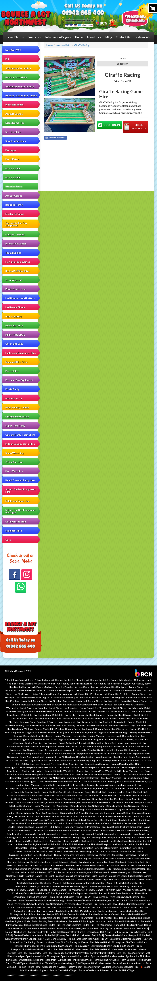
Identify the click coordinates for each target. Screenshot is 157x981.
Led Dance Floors (15, 307)
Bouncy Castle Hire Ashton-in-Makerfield (104, 721)
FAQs (108, 37)
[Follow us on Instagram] (26, 575)
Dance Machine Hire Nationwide (87, 805)
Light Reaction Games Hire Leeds (109, 875)
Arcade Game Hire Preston (84, 693)
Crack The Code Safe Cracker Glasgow (122, 788)
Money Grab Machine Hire (29, 893)
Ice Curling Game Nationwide (126, 840)
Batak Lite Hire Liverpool (30, 718)
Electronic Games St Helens (117, 816)
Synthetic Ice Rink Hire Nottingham (37, 959)
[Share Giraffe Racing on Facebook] (69, 138)
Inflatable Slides (14, 104)
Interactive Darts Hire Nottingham (73, 858)
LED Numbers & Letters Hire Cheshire (84, 865)
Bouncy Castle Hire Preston (49, 728)
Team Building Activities (106, 959)
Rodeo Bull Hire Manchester (97, 924)
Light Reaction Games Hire (33, 875)
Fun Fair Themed (14, 234)
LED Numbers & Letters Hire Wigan (111, 872)
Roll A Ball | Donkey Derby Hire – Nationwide (111, 928)
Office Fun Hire (14, 461)
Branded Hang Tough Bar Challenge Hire (95, 760)
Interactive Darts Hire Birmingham (100, 847)
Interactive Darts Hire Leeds (39, 851)
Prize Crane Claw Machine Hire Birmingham (122, 903)
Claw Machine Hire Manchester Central (59, 781)
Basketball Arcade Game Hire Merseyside (43, 704)
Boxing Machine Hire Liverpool (104, 735)
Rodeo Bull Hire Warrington (71, 928)
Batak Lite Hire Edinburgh (91, 714)
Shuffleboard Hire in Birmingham (107, 942)
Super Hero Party (15, 425)
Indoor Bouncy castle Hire (20, 443)
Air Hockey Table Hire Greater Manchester (109, 679)
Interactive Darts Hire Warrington (77, 861)
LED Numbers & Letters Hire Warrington (69, 872)
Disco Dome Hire (15, 122)
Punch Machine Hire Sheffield (77, 917)
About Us (93, 37)
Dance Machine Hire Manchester (51, 805)
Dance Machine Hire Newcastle (122, 805)
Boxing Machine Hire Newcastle (108, 739)
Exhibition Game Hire (17, 500)
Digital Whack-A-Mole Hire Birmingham (57, 809)
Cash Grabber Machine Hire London (101, 774)
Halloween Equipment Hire (20, 352)
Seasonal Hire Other (17, 361)
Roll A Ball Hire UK (98, 938)
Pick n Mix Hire (13, 316)
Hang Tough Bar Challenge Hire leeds (52, 837)
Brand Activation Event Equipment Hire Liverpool (113, 749)
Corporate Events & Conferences (37, 788)
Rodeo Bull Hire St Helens (41, 928)
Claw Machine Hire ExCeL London (124, 777)
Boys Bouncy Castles (17, 407)
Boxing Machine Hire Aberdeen (39, 732)
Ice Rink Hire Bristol (53, 844)
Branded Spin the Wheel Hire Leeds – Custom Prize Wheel (50, 767)
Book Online (112, 124)
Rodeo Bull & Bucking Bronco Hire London (91, 921)
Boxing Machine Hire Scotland (41, 742)
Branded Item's (14, 204)
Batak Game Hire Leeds (41, 711)
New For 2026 (13, 50)
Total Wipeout (13, 279)
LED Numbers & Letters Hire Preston (126, 868)
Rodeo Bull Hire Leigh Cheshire (64, 924)
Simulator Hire (13, 530)
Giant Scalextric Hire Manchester (80, 830)
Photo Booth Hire (15, 289)
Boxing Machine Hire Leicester (70, 735)
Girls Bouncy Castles (17, 416)
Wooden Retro (13, 186)
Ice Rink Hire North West (42, 847)
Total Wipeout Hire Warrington (83, 966)
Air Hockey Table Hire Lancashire (74, 683)
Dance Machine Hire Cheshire (107, 798)
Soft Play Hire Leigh (53, 952)
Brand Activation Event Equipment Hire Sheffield (101, 756)
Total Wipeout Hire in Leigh (59, 963)
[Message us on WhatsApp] (20, 587)
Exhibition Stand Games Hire (32, 826)
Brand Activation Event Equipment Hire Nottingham (47, 756)
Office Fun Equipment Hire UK (81, 893)
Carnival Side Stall (15, 521)
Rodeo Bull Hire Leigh (35, 924)
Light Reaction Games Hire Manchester (80, 879)
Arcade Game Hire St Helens (115, 693)
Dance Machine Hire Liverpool (128, 802)
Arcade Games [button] (13, 195)
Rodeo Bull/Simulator (17, 270)
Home (79, 37)
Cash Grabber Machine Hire (128, 770)
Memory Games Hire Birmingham (70, 886)
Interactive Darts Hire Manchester (105, 854)
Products (33, 37)
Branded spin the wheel (97, 763)
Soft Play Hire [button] (13, 131)
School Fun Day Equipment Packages (20, 511)
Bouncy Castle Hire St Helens (94, 970)
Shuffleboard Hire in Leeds (105, 945)
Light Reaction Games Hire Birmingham (69, 875)
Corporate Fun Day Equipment (16, 224)
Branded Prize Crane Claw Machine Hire (62, 763)
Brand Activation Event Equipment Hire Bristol (45, 746)
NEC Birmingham (54, 893)
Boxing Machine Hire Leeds (37, 735)
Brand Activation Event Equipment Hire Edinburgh (98, 746)
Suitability (122, 63)
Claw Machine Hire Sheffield (40, 784)
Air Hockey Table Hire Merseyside (112, 683)
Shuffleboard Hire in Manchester (71, 949)
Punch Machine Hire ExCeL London (98, 910)
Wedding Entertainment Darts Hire (120, 966)
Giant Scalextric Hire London (47, 830)
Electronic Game (14, 213)
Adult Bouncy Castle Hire (19, 86)
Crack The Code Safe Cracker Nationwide (53, 795)
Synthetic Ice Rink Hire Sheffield (75, 959)
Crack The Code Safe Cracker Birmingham (78, 788)
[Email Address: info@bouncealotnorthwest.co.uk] (79, 20)
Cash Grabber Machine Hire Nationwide (44, 777)
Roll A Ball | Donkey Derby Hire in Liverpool (115, 935)
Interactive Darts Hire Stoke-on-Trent (38, 861)
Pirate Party (12, 389)
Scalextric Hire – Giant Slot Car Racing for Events (62, 942)
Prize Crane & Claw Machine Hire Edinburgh (42, 900)
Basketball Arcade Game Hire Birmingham (101, 697)
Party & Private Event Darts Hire (116, 893)
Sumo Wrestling (14, 452)
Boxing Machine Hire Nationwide (72, 739)
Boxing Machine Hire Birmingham (75, 732)
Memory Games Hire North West (103, 889)
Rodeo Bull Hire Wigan (123, 970)
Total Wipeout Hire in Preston (128, 963)
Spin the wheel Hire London (75, 956)
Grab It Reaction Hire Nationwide (113, 833)
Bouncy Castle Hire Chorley (60, 725)
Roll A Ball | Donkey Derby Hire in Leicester (67, 935)
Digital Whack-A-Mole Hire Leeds (98, 809)
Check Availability (139, 126)
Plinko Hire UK (83, 896)
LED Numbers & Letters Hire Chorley (125, 865)
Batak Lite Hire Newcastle (116, 718)
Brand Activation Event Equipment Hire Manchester (79, 753)
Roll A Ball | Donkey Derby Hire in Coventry (123, 931)
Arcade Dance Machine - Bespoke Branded (50, 687)
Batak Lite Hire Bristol (64, 714)
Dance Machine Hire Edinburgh (31, 802)
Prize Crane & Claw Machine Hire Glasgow (89, 900)
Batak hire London (127, 711)
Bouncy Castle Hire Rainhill (79, 728)
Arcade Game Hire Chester (28, 690)
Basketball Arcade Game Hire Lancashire (97, 700)
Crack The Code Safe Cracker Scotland (96, 795)
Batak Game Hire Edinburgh (128, 708)
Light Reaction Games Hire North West (123, 879)
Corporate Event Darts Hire (71, 784)
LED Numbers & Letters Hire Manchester (83, 868)
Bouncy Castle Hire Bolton (30, 725)
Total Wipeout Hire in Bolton (28, 963)
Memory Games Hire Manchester (66, 889)
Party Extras (12, 159)
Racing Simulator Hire (106, 917)
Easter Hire (11, 371)
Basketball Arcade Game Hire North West (89, 704)
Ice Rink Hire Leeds (75, 844)
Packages (10, 150)
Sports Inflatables (15, 140)
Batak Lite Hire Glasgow (119, 714)
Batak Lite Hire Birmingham (36, 714)
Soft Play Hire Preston (77, 952)
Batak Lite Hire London (57, 718)
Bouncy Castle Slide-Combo (21, 95)
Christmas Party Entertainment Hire (86, 777)
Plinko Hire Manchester (61, 896)
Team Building (13, 252)
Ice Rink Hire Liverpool (99, 844)
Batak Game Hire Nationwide (71, 711)
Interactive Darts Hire (68, 847)
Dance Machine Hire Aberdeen (37, 798)
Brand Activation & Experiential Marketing (81, 742)
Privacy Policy (100, 896)
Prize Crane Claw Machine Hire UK (60, 910)
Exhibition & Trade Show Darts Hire (86, 819)
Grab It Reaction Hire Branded (78, 833)
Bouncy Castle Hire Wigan (63, 970)
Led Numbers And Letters (20, 298)
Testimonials (142, 37)
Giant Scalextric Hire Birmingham (124, 826)
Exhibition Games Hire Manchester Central (88, 823)
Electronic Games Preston (87, 816)
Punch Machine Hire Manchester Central (97, 914)
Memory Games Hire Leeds (104, 886)
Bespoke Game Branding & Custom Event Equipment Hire (50, 721)
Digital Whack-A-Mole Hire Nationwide (81, 812)
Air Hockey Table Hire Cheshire (68, 679)
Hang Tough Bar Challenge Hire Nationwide (86, 840)
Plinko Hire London (37, 896)
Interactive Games (15, 243)
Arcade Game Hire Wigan (64, 697)
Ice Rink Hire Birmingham (27, 844)
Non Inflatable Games (17, 261)
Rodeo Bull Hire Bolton (127, 921)
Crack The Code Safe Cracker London (104, 791)
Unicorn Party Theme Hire (20, 434)
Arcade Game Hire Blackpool (111, 687)
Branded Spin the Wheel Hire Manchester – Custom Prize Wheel (78, 770)
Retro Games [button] (12, 168)
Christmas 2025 (14, 343)
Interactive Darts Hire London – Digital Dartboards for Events (53, 854)
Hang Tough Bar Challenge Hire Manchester (38, 840)
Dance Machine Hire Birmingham (73, 798)
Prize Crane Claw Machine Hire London (108, 907)
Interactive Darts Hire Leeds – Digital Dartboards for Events (86, 851)
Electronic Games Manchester (57, 816)
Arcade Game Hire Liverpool (59, 690)
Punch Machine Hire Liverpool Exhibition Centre (49, 914)
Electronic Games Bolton (117, 812)
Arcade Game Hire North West (126, 690)
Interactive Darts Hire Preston (109, 858)
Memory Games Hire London (32, 889)
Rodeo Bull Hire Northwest (128, 924)
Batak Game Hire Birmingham (95, 708)
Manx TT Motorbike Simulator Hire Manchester (78, 882)
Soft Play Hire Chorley (29, 952)
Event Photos (15, 37)
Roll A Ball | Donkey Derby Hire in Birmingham (74, 931)
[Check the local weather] (138, 14)
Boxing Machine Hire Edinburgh (111, 732)
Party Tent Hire (14, 471)
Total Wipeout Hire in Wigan (51, 966)
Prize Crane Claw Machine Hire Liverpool (65, 907)
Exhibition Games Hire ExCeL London (44, 823)
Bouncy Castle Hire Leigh (122, 725)
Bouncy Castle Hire (16, 77)
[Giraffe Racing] (69, 94)
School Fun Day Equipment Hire (20, 490)
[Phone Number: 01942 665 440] (83, 13)
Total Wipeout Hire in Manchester (93, 963)
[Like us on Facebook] (14, 574)
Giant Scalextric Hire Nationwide (117, 830)
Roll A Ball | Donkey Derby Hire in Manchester (62, 938)
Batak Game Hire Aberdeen (63, 708)
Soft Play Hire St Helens (102, 952)
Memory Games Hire (40, 886)
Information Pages (57, 37)
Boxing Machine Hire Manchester (35, 739)
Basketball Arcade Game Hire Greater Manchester (47, 700)
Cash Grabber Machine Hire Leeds (62, 774)
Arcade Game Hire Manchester (92, 690)
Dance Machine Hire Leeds (96, 802)
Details (122, 58)
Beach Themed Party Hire (20, 480)
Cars (8, 539)
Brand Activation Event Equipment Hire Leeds (62, 749)
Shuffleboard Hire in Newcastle (106, 949)
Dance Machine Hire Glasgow (64, 802)
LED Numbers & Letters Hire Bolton (44, 865)
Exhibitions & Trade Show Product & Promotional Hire (77, 826)
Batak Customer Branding (33, 708)
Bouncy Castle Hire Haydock (92, 725)
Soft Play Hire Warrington (130, 952)
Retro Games (12, 177)
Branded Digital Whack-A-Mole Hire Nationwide (46, 760)
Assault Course (14, 113)
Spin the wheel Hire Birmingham (42, 956)
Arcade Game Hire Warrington (33, 697)
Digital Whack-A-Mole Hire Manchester (37, 812)
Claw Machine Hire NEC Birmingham (101, 781)
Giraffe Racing (82, 45)
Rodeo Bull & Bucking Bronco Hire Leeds (45, 921)
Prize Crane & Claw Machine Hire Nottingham (38, 903)
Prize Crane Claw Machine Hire (80, 903)
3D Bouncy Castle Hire (18, 68)
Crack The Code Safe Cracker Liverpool (62, 791)
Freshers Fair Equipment (19, 380)
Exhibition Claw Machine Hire (122, 819)
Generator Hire (14, 325)
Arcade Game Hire (85, 687)
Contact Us (123, 37)
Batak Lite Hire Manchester (85, 718)
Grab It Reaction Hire (48, 833)
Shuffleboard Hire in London (37, 949)
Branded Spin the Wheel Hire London (101, 767)
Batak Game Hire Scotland (103, 711)
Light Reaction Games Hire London (40, 879)
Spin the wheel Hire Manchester (107, 956)
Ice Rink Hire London (123, 844)
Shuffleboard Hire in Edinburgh (40, 945)
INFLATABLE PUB (15, 334)
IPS (7, 59)
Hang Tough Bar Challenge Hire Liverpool (95, 837)
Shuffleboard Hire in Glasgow (73, 945)
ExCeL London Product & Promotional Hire (43, 819)
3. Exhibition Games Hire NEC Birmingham (27, 679)
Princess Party (13, 398)
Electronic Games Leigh (27, 816)
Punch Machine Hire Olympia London (40, 917)
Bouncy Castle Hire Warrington (111, 728)
